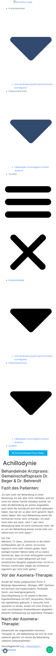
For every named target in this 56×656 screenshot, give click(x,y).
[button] (28, 227)
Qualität (13, 174)
